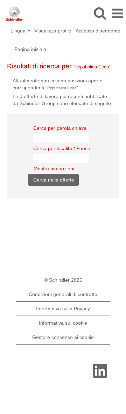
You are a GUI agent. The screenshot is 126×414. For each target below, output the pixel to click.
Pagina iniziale (30, 49)
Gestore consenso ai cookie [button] (63, 337)
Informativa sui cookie (63, 323)
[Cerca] (99, 13)
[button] (117, 13)
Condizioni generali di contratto (63, 294)
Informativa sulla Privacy (63, 308)
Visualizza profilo (52, 31)
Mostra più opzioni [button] (54, 168)
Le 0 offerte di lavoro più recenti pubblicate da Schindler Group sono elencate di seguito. (62, 100)
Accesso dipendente (98, 31)
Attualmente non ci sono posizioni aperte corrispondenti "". (58, 84)
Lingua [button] (18, 31)
